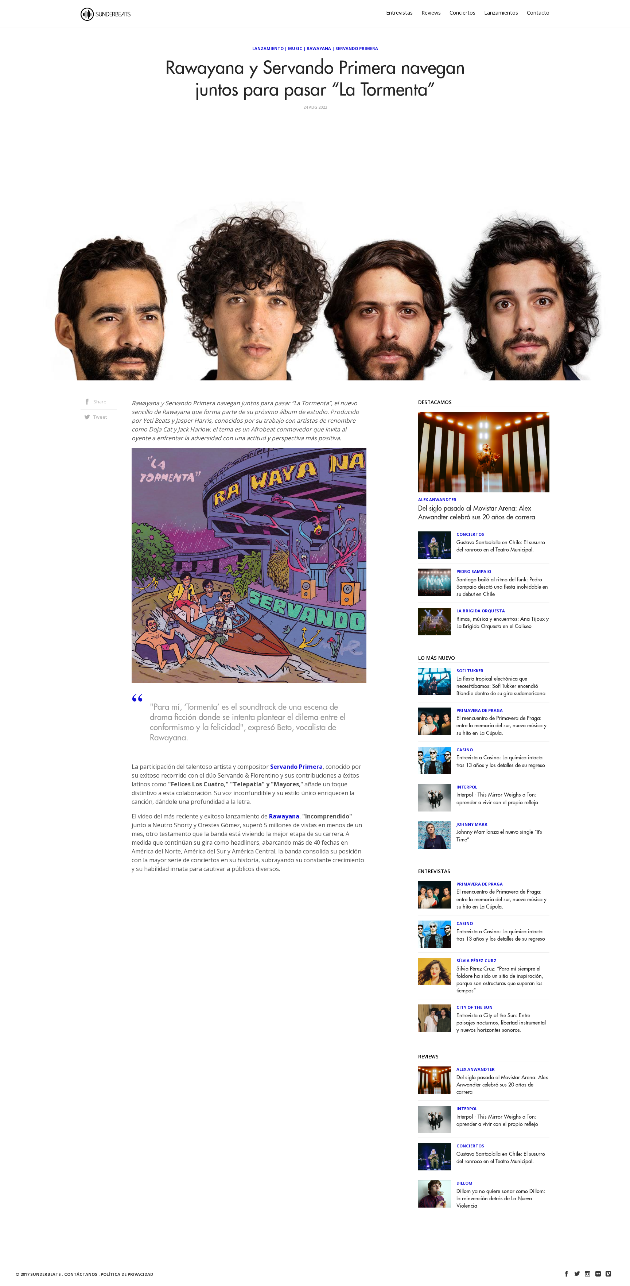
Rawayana (319, 48)
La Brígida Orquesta (480, 610)
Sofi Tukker (469, 670)
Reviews (431, 12)
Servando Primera (356, 48)
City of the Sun (474, 1007)
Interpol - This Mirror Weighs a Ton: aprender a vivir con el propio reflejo (497, 798)
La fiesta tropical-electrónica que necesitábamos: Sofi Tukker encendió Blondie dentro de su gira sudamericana (500, 686)
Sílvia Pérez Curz (476, 960)
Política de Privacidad (127, 1274)
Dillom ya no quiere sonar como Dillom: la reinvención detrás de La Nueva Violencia (500, 1199)
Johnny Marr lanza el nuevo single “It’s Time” (499, 835)
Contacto (538, 12)
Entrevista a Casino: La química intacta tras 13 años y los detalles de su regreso (500, 761)
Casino (464, 749)
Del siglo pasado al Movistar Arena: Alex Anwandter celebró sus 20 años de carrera (476, 512)
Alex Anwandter (437, 499)
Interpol (466, 787)
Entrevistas (399, 12)
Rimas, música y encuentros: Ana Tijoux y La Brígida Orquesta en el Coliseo (502, 622)
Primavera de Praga (479, 710)
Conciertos (462, 12)
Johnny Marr (471, 824)
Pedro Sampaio (473, 571)
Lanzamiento (268, 48)
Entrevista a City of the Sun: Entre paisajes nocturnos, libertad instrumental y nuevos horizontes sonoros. (501, 1023)
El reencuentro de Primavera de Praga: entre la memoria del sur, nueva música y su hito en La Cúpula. (501, 726)
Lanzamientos (501, 12)
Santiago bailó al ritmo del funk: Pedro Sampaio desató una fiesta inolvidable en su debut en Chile (502, 587)
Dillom (464, 1183)
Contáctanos (80, 1274)
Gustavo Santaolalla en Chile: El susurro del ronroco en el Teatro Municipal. (500, 546)
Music (295, 48)
